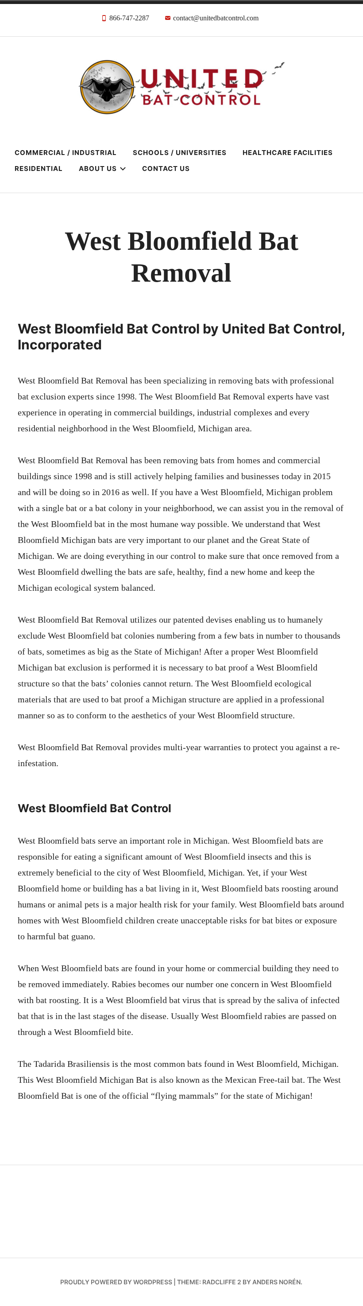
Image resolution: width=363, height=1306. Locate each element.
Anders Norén (276, 1282)
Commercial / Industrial (66, 152)
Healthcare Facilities (288, 152)
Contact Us (166, 168)
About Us (98, 168)
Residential (39, 168)
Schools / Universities (180, 152)
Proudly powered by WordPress (116, 1282)
